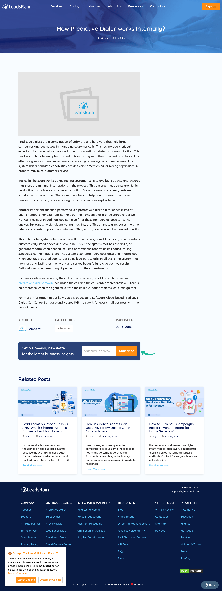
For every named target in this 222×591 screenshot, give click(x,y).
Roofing (185, 558)
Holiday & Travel (191, 544)
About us (26, 509)
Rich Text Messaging (89, 523)
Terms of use (29, 530)
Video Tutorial (126, 516)
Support (26, 516)
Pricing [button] (74, 6)
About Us (114, 6)
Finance (185, 523)
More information (18, 573)
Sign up (211, 6)
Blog (121, 509)
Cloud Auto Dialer (56, 537)
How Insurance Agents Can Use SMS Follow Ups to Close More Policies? (108, 427)
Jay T (155, 436)
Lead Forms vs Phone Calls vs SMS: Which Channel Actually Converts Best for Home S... (45, 427)
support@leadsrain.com (186, 491)
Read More (29, 465)
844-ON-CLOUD (191, 487)
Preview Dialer (55, 523)
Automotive (188, 509)
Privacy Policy (29, 544)
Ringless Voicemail (88, 509)
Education (187, 516)
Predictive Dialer (56, 509)
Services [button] (56, 6)
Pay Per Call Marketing (91, 537)
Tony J (28, 436)
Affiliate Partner (30, 523)
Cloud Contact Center (59, 544)
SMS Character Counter (132, 537)
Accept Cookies (26, 579)
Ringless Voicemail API (132, 530)
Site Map (160, 523)
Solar (184, 551)
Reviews (160, 530)
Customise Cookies (50, 579)
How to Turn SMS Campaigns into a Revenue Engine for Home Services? (171, 427)
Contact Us (162, 516)
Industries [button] (93, 6)
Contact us (157, 6)
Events (122, 558)
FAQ (120, 551)
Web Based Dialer (57, 530)
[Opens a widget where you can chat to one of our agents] (210, 585)
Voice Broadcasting (89, 516)
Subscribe (126, 351)
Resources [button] (135, 6)
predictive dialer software (36, 283)
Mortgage (187, 530)
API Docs (123, 544)
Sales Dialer (64, 328)
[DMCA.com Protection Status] (191, 570)
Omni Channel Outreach (91, 530)
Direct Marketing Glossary (134, 523)
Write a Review (164, 509)
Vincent (105, 38)
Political (185, 537)
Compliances (29, 537)
